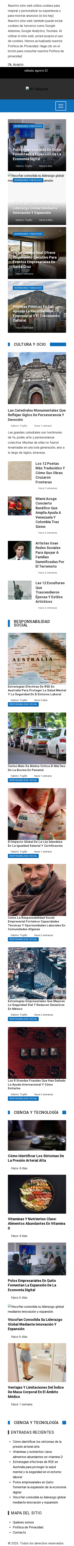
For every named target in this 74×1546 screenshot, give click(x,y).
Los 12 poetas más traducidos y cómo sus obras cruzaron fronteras (50, 472)
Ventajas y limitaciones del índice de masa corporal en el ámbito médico (36, 1392)
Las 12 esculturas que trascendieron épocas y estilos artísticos (50, 592)
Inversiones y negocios (28, 126)
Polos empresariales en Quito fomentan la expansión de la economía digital (32, 1285)
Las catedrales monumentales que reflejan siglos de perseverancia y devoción (37, 415)
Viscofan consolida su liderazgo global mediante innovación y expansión (35, 1324)
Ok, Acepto (15, 64)
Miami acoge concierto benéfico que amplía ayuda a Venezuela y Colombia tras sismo (48, 513)
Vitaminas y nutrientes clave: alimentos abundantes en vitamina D (36, 1223)
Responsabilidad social (23, 704)
